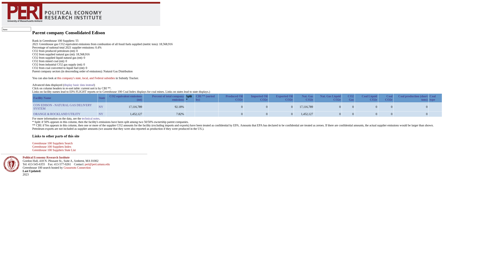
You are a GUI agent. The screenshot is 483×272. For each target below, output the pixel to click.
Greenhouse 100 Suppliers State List (54, 150)
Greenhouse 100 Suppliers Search (52, 143)
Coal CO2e (388, 98)
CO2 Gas (351, 98)
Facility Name (42, 98)
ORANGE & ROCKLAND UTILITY (56, 114)
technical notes (90, 118)
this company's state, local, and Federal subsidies (86, 78)
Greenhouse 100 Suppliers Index (51, 146)
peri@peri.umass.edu (97, 164)
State (102, 98)
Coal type (433, 98)
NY (101, 106)
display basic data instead (79, 85)
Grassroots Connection (77, 167)
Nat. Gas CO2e (307, 98)
